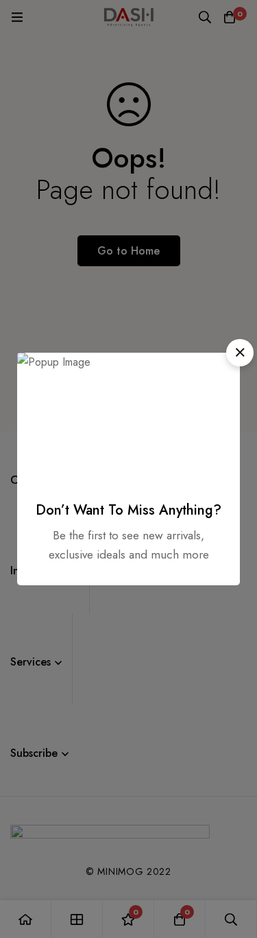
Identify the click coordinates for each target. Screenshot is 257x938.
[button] (240, 352)
